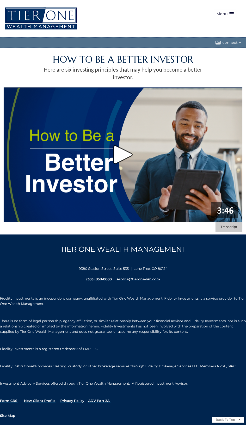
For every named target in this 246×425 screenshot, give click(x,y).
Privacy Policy (72, 401)
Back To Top (226, 419)
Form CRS (9, 401)
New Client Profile (39, 401)
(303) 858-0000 (99, 279)
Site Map (7, 415)
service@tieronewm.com (138, 279)
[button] (225, 14)
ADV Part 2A (99, 401)
